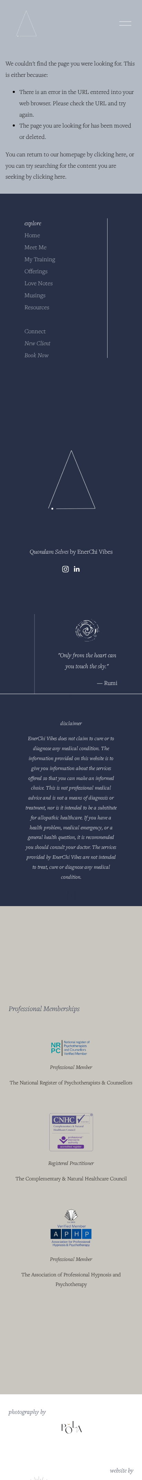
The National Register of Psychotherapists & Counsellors (71, 1082)
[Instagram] (65, 569)
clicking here (110, 154)
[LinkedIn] (76, 569)
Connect (35, 331)
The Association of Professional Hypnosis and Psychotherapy (71, 1279)
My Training (39, 259)
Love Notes (38, 283)
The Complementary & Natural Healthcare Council (71, 1178)
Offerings (36, 271)
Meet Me (35, 247)
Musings (34, 295)
